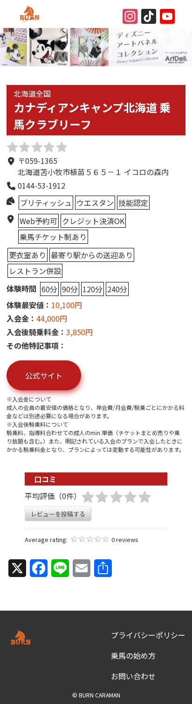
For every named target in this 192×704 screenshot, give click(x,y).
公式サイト (43, 375)
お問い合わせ (133, 676)
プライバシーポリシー (148, 635)
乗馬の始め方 (133, 655)
